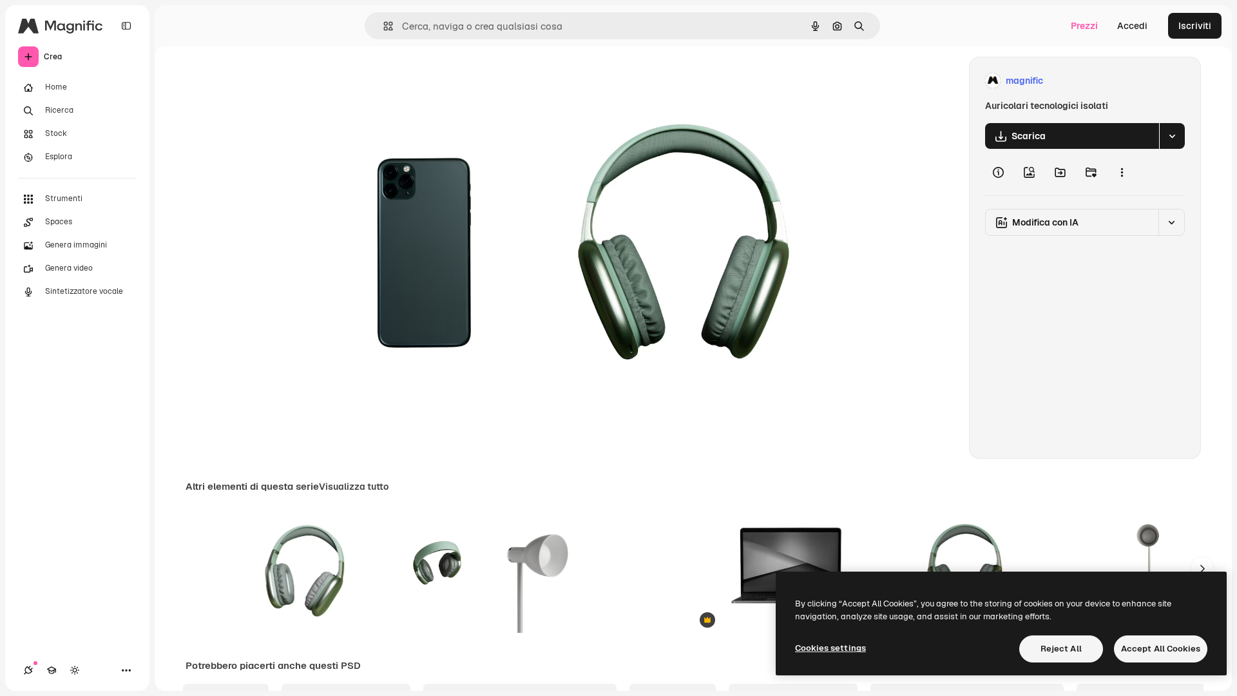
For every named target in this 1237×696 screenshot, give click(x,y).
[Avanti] (1202, 568)
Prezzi (1084, 26)
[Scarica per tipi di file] (1172, 136)
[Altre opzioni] (1122, 172)
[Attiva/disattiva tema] (74, 670)
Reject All (1061, 648)
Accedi (1132, 26)
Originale (355, 81)
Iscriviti (1194, 26)
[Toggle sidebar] (126, 25)
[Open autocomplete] (383, 26)
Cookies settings (830, 648)
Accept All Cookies (1160, 648)
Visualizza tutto (353, 486)
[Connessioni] (28, 670)
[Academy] (51, 670)
